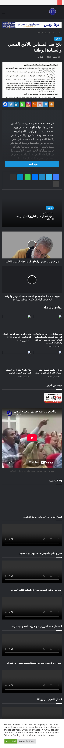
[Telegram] (45, 104)
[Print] (34, 104)
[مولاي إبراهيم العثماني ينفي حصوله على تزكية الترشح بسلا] (47, 359)
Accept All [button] (11, 741)
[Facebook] (5, 104)
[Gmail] (40, 104)
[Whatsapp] (22, 104)
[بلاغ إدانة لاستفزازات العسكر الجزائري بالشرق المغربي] (16, 359)
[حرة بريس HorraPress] (52, 11)
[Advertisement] (32, 499)
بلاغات (39, 32)
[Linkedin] (16, 104)
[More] (51, 104)
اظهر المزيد (33, 164)
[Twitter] (11, 104)
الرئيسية (56, 32)
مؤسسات (47, 32)
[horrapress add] (32, 25)
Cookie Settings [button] (26, 741)
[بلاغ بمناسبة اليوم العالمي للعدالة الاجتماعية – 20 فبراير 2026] (16, 323)
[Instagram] (28, 104)
